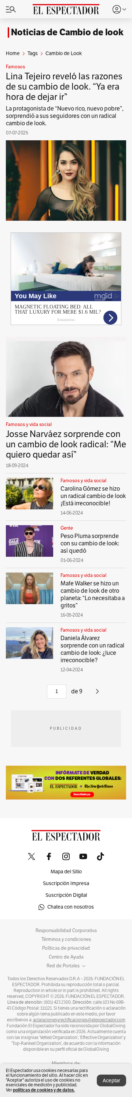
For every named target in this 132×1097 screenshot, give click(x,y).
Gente (66, 528)
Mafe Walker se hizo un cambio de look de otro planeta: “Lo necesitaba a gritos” (92, 594)
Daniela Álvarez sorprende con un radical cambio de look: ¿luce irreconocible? (92, 649)
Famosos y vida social (29, 424)
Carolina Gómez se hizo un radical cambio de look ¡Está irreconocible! (93, 496)
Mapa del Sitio (66, 872)
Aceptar (111, 1081)
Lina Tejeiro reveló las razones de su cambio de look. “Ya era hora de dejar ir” (64, 86)
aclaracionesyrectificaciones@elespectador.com (79, 1019)
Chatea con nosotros (70, 907)
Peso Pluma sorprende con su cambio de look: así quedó (89, 544)
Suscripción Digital (66, 895)
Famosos (15, 67)
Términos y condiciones (66, 939)
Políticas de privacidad (66, 948)
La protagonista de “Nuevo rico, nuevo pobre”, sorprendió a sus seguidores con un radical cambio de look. (65, 116)
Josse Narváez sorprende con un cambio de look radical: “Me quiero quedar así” (66, 444)
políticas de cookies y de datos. (44, 1090)
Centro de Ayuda (66, 957)
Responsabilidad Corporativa (66, 930)
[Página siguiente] (97, 694)
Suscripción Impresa (66, 883)
